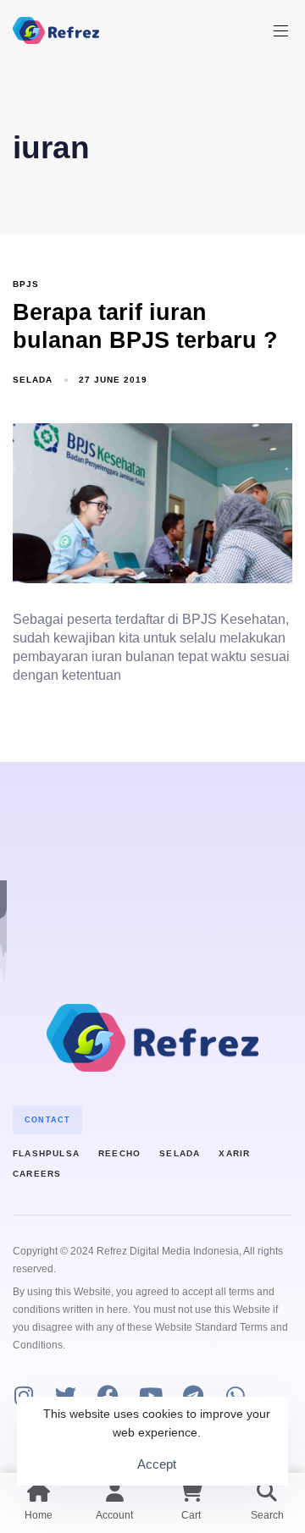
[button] (287, 30)
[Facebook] (108, 1395)
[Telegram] (192, 1395)
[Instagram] (23, 1395)
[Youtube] (150, 1395)
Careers (37, 1173)
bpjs (26, 284)
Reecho (119, 1153)
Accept (156, 1464)
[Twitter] (65, 1395)
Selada (33, 379)
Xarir (234, 1153)
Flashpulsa (46, 1153)
